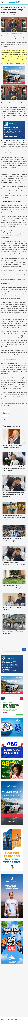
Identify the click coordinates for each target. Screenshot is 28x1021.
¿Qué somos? (15, 1019)
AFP (4, 15)
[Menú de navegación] (2, 2)
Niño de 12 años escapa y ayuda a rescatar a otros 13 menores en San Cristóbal (14, 468)
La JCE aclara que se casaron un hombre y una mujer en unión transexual (14, 494)
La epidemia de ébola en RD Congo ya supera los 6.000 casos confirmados (14, 517)
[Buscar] (24, 650)
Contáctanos (5, 1019)
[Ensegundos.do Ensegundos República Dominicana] (14, 2)
